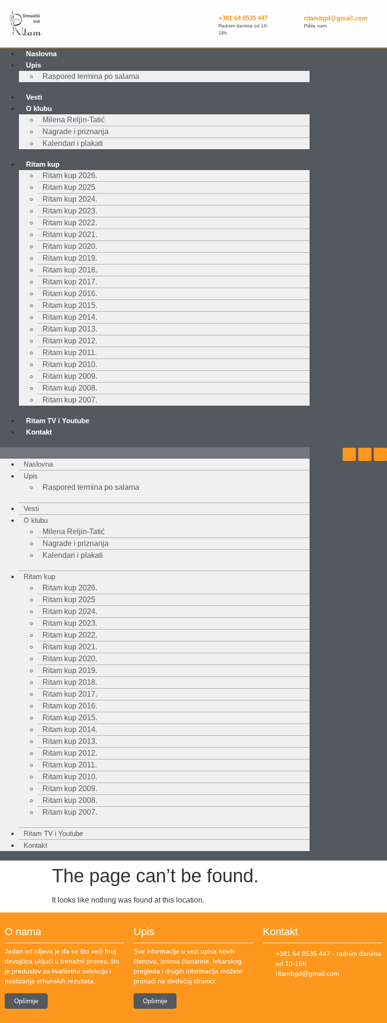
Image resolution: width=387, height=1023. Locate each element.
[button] (155, 453)
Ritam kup (42, 164)
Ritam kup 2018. (69, 270)
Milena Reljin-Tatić (73, 120)
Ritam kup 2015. (69, 305)
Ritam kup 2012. (69, 341)
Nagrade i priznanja (75, 132)
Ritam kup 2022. (69, 223)
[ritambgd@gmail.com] (292, 20)
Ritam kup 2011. (69, 353)
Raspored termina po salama (90, 76)
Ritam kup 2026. (69, 175)
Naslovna (41, 54)
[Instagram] (364, 454)
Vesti (34, 97)
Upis (33, 65)
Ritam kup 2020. (69, 246)
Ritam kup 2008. (69, 388)
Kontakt (39, 432)
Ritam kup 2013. (69, 329)
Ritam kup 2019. (69, 258)
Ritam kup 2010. (69, 364)
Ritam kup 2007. (69, 400)
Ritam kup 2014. (69, 317)
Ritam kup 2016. (69, 294)
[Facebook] (349, 454)
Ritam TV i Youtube (57, 421)
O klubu (39, 108)
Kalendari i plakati (72, 143)
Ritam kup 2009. (69, 376)
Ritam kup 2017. (69, 282)
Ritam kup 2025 (68, 187)
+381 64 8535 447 (243, 18)
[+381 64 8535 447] (207, 24)
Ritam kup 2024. (69, 199)
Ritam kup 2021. (69, 234)
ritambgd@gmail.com (336, 18)
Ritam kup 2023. (69, 211)
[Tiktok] (380, 454)
